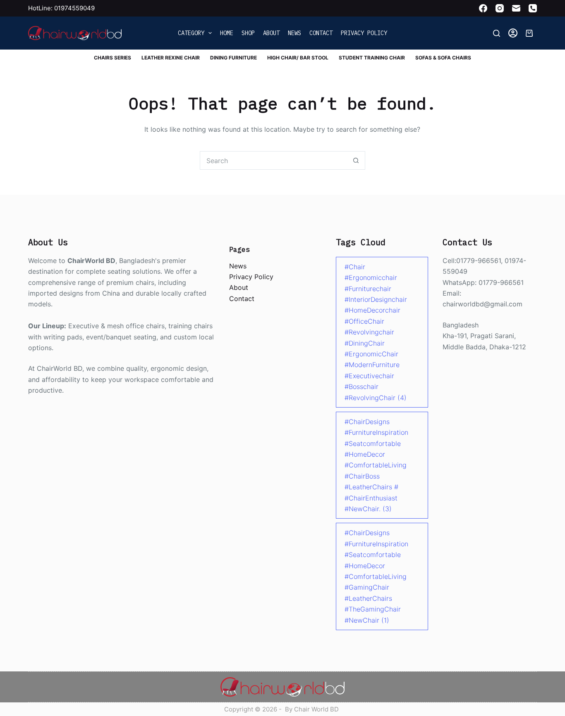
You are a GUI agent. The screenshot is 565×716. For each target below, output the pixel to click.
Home (226, 33)
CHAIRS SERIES (112, 58)
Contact (321, 33)
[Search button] (356, 160)
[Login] (512, 33)
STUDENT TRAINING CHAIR (372, 58)
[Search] (496, 33)
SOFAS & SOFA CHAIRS (443, 58)
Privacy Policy (364, 33)
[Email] (516, 8)
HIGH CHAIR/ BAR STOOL (297, 58)
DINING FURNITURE (233, 58)
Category (191, 33)
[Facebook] (483, 8)
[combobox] (273, 160)
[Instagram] (500, 8)
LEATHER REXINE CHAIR (170, 58)
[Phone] (533, 8)
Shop (248, 33)
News (294, 33)
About (271, 33)
